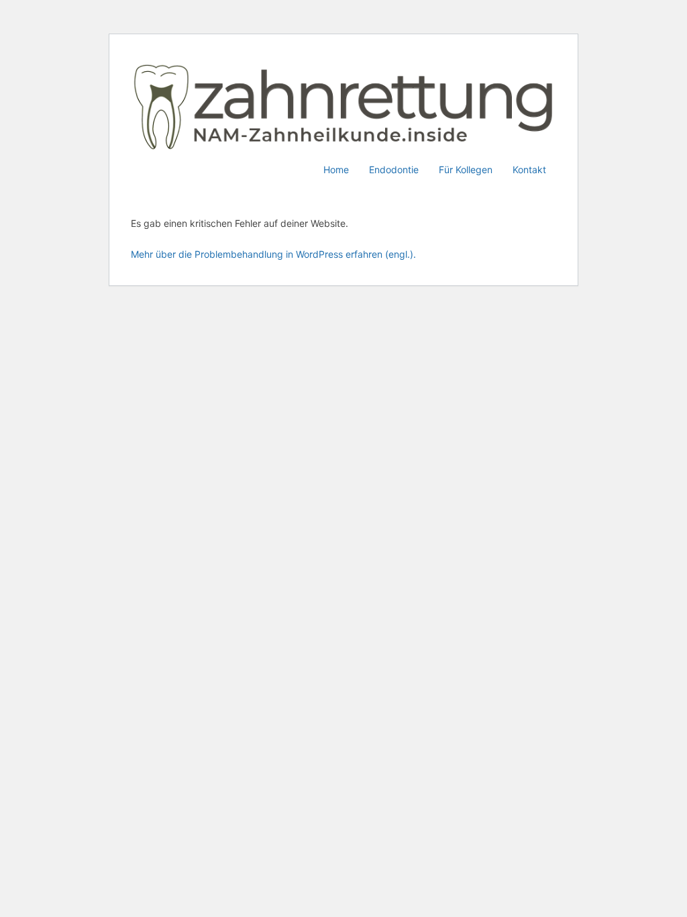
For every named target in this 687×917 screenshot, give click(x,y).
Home (336, 169)
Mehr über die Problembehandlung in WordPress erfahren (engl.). (273, 254)
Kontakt (529, 169)
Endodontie (394, 169)
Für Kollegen (465, 169)
